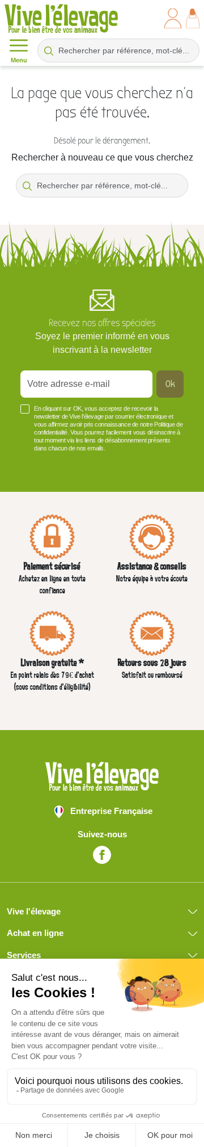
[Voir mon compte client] (173, 18)
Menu (19, 60)
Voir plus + (39, 465)
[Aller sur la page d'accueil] (61, 18)
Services (24, 955)
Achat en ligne (35, 933)
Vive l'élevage (34, 911)
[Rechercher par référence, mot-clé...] (49, 50)
